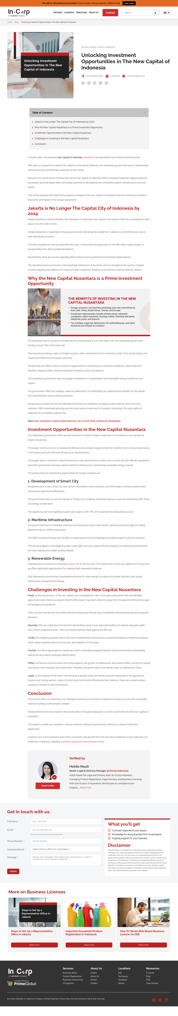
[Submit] (155, 12)
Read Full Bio (48, 785)
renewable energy (66, 564)
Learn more (129, 3)
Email (10, 830)
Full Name (12, 821)
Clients (94, 973)
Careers (94, 983)
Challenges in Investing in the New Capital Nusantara (61, 138)
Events (94, 979)
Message (12, 857)
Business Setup (70, 973)
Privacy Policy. (64, 999)
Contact (110, 12)
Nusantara (88, 157)
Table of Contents (42, 112)
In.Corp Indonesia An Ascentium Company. (26, 999)
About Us (95, 976)
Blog (17, 22)
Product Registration (72, 976)
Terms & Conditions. (79, 999)
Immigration (68, 983)
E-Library (150, 973)
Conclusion (40, 144)
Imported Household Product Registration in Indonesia (84, 932)
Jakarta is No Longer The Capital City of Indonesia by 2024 (64, 122)
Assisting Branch (15, 849)
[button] (166, 12)
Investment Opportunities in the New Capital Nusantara (62, 132)
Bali (120, 973)
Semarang (123, 976)
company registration (72, 741)
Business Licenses (88, 47)
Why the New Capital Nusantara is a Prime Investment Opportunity (68, 127)
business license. (96, 741)
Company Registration (106, 47)
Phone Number (15, 841)
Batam (121, 983)
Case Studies (152, 983)
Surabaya (122, 979)
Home (9, 22)
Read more (85, 787)
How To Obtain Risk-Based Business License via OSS (142, 932)
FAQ (148, 979)
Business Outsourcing (73, 979)
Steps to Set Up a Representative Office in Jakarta (32, 932)
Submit (13, 871)
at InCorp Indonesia (117, 770)
